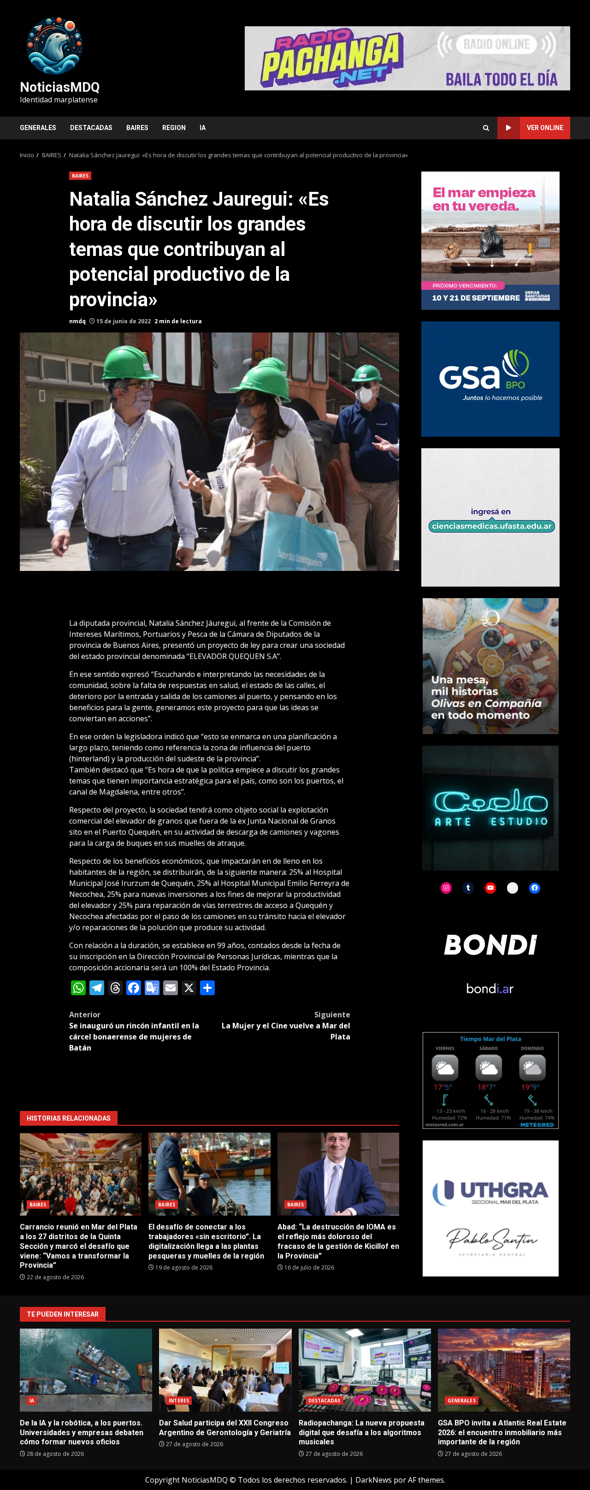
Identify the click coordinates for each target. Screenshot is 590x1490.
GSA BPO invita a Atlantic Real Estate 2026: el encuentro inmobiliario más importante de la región (504, 1370)
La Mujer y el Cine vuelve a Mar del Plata (286, 1025)
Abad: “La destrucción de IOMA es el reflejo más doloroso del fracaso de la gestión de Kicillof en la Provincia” (338, 1174)
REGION (174, 127)
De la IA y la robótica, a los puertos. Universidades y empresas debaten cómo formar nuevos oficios (86, 1370)
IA (203, 127)
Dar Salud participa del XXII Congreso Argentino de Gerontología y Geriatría (225, 1370)
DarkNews (373, 1480)
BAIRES (137, 127)
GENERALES (38, 127)
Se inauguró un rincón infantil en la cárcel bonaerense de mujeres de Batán (134, 1031)
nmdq (77, 321)
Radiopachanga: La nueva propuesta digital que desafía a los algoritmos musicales (365, 1370)
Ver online (545, 127)
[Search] (486, 128)
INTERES (179, 1400)
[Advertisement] (407, 58)
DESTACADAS (91, 127)
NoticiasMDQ (60, 87)
